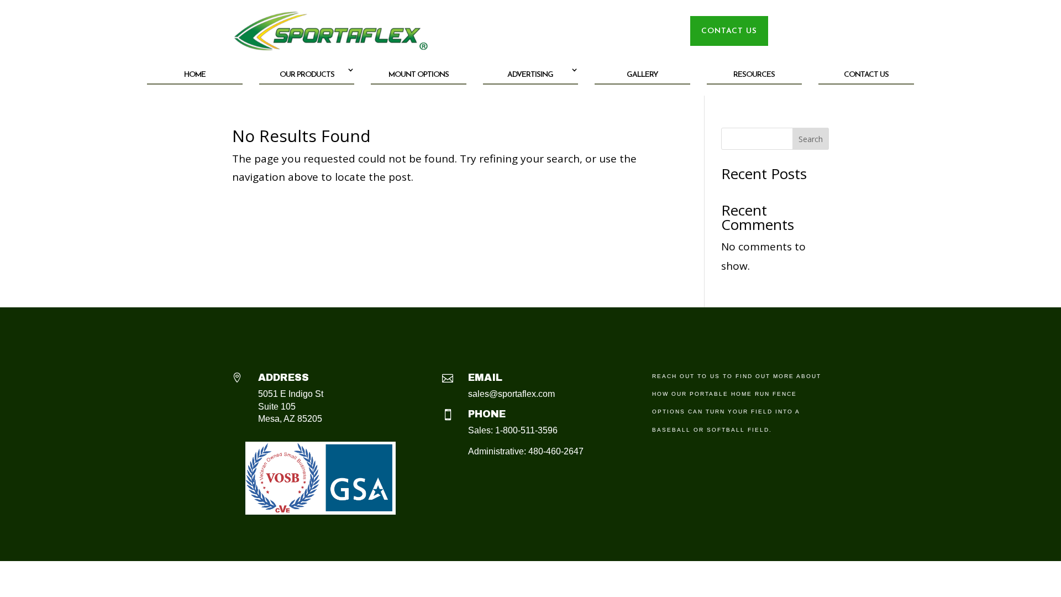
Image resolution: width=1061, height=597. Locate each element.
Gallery (642, 75)
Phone (487, 414)
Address (283, 377)
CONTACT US (729, 31)
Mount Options (418, 75)
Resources (754, 75)
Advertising (530, 75)
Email (485, 377)
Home (195, 75)
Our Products (307, 75)
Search (811, 139)
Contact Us (866, 75)
